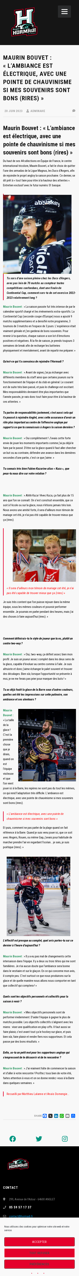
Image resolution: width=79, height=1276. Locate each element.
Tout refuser (40, 1253)
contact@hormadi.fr (21, 1216)
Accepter (39, 1242)
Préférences (39, 1264)
